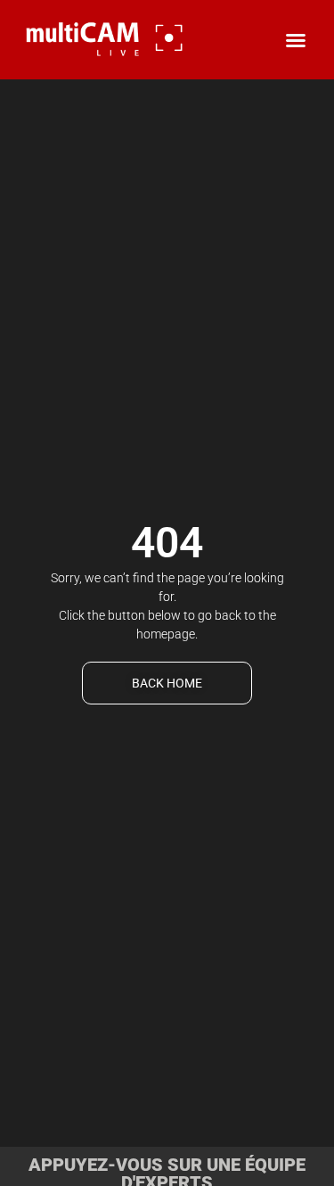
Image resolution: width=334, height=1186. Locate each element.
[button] (296, 40)
